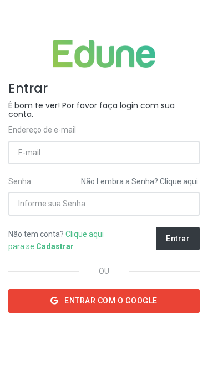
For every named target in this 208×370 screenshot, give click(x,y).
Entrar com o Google (110, 300)
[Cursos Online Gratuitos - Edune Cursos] (104, 54)
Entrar (178, 238)
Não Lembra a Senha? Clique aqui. (140, 181)
